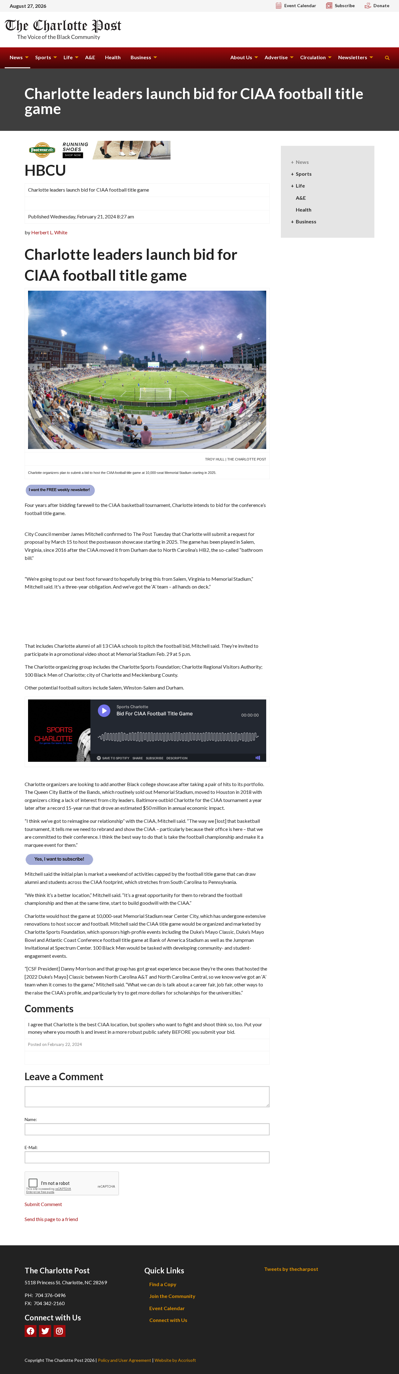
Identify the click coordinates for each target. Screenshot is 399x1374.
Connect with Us (168, 1320)
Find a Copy (162, 1284)
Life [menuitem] (68, 57)
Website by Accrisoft (175, 1360)
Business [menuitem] (141, 57)
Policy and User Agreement (124, 1360)
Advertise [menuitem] (276, 57)
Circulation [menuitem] (313, 57)
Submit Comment (43, 1204)
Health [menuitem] (113, 57)
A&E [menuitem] (90, 57)
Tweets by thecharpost (291, 1269)
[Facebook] (30, 1331)
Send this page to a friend (51, 1219)
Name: (31, 1119)
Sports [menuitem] (43, 57)
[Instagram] (59, 1331)
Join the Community (172, 1296)
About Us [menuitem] (241, 57)
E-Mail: (31, 1147)
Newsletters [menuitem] (352, 57)
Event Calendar (167, 1308)
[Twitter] (45, 1331)
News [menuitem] (16, 57)
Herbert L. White (49, 232)
